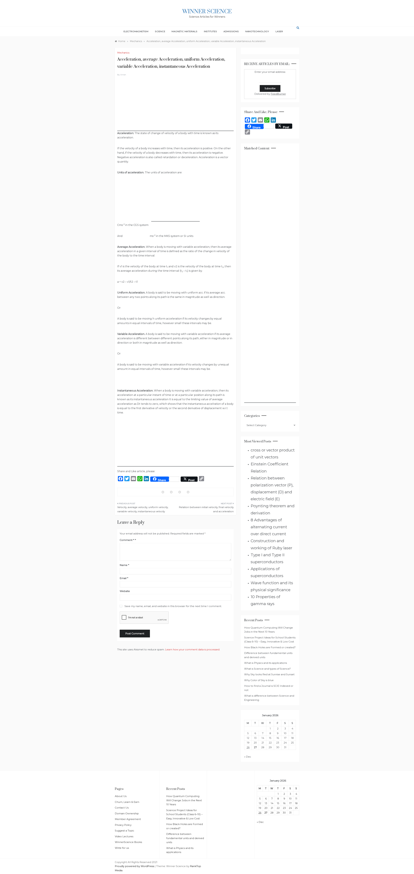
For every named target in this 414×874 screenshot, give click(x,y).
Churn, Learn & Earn (127, 801)
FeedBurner (278, 93)
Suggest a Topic (124, 830)
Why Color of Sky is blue (259, 680)
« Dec (247, 756)
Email (124, 578)
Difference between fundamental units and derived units (185, 838)
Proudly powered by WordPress (135, 866)
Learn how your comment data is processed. (192, 649)
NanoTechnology (257, 31)
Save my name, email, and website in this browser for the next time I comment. (173, 606)
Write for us (122, 847)
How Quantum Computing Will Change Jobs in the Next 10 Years (184, 800)
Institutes (210, 31)
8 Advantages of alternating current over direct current (269, 527)
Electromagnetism (136, 31)
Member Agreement (128, 819)
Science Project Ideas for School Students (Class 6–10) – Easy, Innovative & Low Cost (184, 814)
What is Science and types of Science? (267, 668)
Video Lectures (124, 836)
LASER (279, 31)
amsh (123, 74)
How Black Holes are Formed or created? (270, 647)
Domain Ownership (127, 813)
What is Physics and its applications (265, 662)
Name (124, 565)
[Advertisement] (175, 108)
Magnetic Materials (184, 31)
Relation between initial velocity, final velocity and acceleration (206, 509)
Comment (127, 540)
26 (248, 747)
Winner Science (207, 11)
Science (160, 31)
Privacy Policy (123, 824)
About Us (120, 796)
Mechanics (123, 52)
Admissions (231, 31)
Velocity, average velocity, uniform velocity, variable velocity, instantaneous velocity (142, 509)
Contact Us (122, 807)
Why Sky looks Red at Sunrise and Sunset (269, 674)
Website (125, 591)
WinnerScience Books (128, 842)
